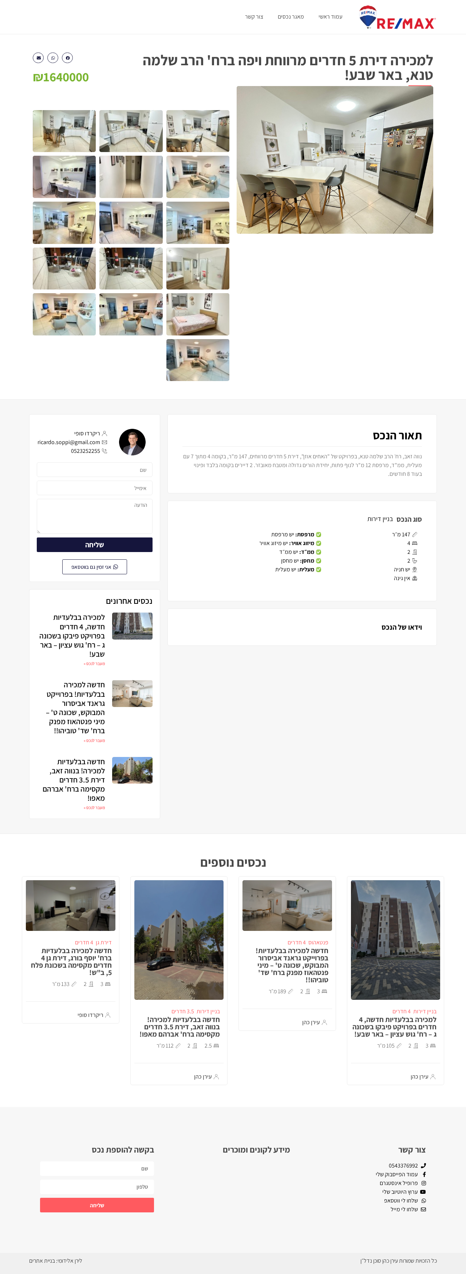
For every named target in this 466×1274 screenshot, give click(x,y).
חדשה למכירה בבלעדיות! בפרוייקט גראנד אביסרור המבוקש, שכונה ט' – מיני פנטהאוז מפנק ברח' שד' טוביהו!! (75, 707)
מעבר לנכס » (94, 663)
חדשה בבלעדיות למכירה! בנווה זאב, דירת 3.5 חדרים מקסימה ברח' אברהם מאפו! (74, 780)
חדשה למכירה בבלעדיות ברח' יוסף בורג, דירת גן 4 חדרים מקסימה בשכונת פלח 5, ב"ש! (71, 961)
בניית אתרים (42, 1261)
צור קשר (254, 16)
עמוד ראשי (331, 16)
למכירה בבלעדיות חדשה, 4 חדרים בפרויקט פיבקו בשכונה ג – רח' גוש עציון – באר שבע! (72, 635)
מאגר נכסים (291, 16)
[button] (67, 58)
